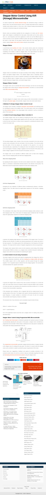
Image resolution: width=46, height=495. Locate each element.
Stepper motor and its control (16, 42)
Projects (5, 8)
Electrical (10, 5)
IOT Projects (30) (27, 424)
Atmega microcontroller (24, 87)
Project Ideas (12, 10)
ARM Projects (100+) (28, 401)
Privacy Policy (33, 488)
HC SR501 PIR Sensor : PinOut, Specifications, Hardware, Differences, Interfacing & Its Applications (10, 427)
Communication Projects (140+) (30, 403)
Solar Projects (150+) (28, 448)
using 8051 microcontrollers (27, 106)
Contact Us (40, 488)
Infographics (5, 12)
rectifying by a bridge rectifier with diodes (33, 259)
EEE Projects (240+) (28, 409)
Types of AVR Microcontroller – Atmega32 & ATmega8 (37, 384)
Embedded (22, 10)
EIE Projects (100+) (27, 411)
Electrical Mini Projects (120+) (29, 413)
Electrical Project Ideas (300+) (29, 415)
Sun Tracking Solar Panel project (10, 320)
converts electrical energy (20, 22)
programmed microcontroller (11, 344)
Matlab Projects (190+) (28, 428)
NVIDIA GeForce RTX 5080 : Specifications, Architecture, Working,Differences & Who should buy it (10, 418)
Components (33, 10)
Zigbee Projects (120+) (28, 454)
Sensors (28, 10)
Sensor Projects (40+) (28, 446)
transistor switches (11, 110)
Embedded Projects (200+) (29, 419)
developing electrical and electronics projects (15, 354)
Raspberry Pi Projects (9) (29, 440)
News (11, 12)
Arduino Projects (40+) (28, 399)
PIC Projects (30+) (27, 436)
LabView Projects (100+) (28, 426)
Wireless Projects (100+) (28, 452)
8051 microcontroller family (12, 89)
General (12, 8)
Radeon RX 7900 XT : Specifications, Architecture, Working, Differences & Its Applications (10, 423)
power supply (12, 101)
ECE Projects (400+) (28, 407)
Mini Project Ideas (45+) (28, 434)
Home (4, 5)
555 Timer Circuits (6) (28, 395)
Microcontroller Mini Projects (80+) (30, 430)
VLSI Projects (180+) (28, 450)
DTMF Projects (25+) (28, 405)
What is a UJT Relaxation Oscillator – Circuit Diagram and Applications (34, 476)
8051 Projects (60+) (27, 397)
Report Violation (20, 488)
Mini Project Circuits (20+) (29, 432)
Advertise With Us (7, 488)
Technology (5, 478)
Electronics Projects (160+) (29, 417)
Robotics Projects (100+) (28, 444)
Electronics (18, 5)
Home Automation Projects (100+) (30, 422)
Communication (27, 5)
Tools (39, 10)
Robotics (36, 5)
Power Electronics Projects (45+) (30, 438)
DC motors (40, 33)
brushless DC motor (17, 48)
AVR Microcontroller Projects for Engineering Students (27, 383)
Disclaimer (13, 488)
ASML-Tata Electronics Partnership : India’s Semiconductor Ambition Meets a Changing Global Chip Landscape (10, 402)
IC (17, 10)
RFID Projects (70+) (28, 442)
